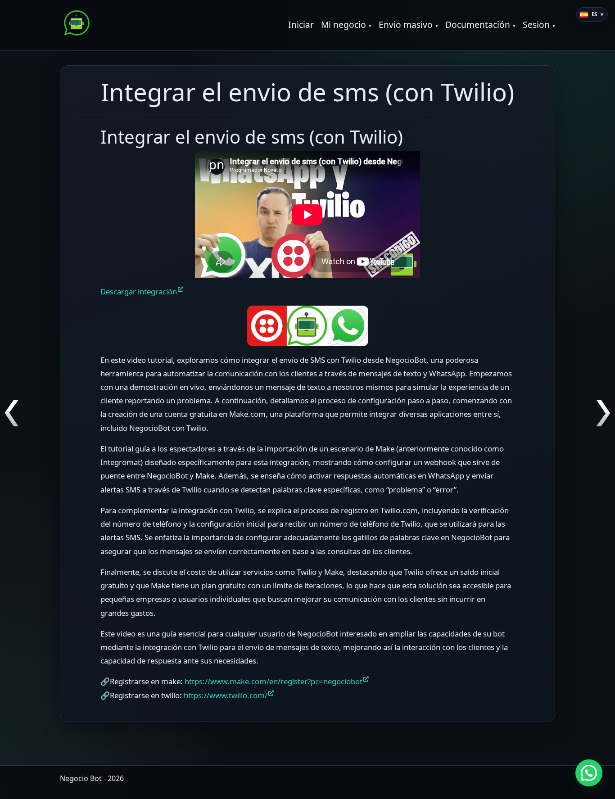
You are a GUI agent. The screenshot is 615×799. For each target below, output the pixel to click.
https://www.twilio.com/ (225, 695)
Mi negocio (343, 24)
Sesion (536, 24)
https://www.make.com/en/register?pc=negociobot (273, 681)
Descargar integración (138, 291)
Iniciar (301, 24)
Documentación (477, 24)
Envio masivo (406, 24)
